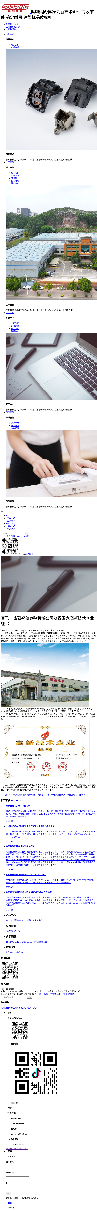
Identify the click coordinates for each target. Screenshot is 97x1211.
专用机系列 (11, 29)
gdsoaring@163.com (25, 536)
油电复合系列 (12, 24)
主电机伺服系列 (13, 27)
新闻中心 (10, 313)
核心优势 (43, 942)
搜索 (29, 997)
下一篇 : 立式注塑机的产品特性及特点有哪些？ (64, 795)
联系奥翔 (10, 412)
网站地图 (70, 994)
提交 (8, 1193)
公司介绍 (10, 942)
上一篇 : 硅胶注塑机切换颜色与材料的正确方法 (22, 795)
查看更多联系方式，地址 (17, 1149)
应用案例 (10, 34)
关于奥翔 (10, 162)
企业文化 (18, 942)
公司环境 (35, 942)
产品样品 (18, 931)
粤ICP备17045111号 (47, 994)
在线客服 (29, 554)
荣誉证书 (27, 942)
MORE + (16, 800)
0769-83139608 (8, 536)
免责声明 (61, 994)
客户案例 (10, 931)
